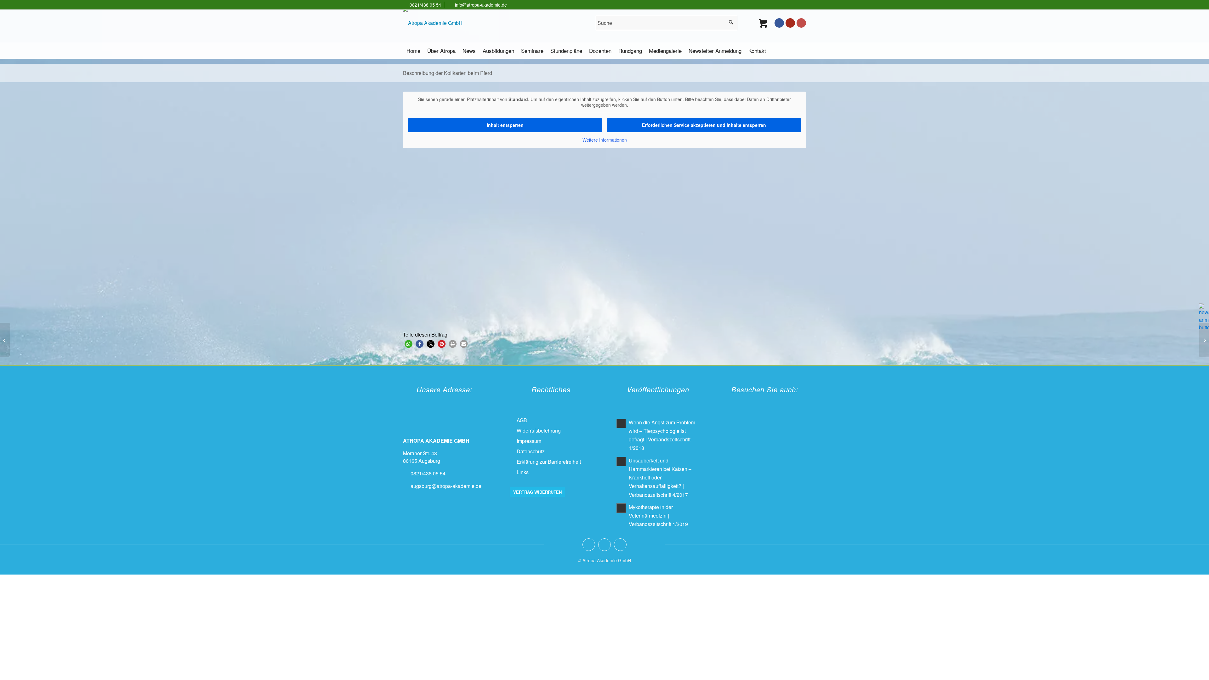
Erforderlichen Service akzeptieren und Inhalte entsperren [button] (704, 125)
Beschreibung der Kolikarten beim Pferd (447, 72)
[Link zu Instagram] (801, 23)
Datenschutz (531, 451)
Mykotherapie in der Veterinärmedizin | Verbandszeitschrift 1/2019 (658, 515)
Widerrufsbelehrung (539, 430)
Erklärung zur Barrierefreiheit (549, 461)
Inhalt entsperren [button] (505, 125)
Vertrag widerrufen (537, 492)
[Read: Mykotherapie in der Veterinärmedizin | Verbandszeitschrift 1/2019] (621, 508)
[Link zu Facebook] (779, 23)
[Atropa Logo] (433, 23)
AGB (522, 420)
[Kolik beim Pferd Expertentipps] (5, 340)
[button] (408, 344)
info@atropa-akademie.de (481, 5)
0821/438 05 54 (425, 5)
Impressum (529, 441)
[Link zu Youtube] (790, 23)
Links (523, 472)
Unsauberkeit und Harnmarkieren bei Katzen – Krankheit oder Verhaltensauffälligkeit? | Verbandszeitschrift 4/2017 (660, 477)
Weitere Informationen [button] (604, 140)
